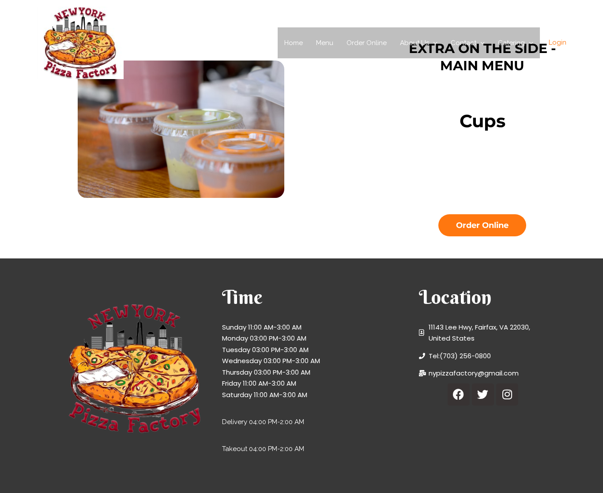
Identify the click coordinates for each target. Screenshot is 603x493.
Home (293, 43)
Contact (463, 43)
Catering (511, 43)
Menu (324, 43)
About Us (414, 43)
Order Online (367, 43)
